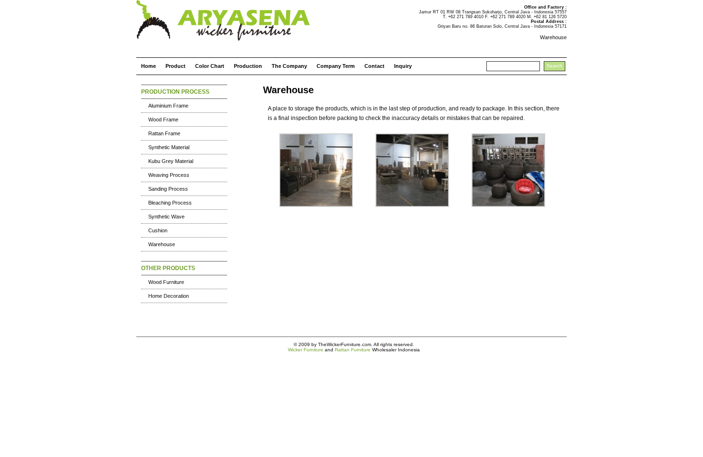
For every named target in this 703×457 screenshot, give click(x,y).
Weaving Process (168, 175)
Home (148, 66)
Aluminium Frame (168, 106)
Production (248, 66)
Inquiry (403, 66)
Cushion (157, 230)
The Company (289, 66)
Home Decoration (168, 296)
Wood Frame (163, 119)
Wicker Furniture (305, 349)
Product (175, 66)
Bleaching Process (170, 203)
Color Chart (209, 66)
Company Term (336, 66)
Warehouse (161, 244)
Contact (374, 66)
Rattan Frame (164, 133)
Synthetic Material (168, 147)
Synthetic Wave (166, 216)
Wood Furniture (166, 282)
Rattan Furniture (353, 349)
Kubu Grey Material (170, 161)
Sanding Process (168, 189)
